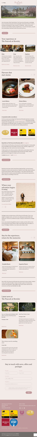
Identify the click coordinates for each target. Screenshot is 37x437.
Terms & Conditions (12, 428)
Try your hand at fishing (6, 204)
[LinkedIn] (24, 408)
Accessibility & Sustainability (22, 428)
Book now (4, 273)
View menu (4, 110)
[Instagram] (22, 408)
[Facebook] (20, 408)
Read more (4, 326)
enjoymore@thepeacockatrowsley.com (27, 405)
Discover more (28, 65)
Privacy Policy (4, 428)
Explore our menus (5, 64)
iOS (10, 155)
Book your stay (16, 65)
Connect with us (6, 290)
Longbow (7, 435)
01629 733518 (22, 404)
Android (15, 155)
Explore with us (6, 179)
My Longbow (26, 143)
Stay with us (5, 229)
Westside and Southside (20, 120)
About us (5, 33)
